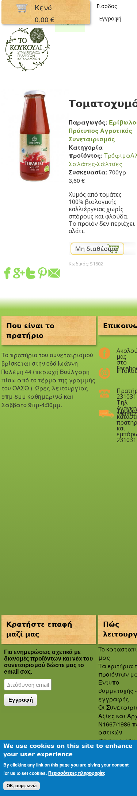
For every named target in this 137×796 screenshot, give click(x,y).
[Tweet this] (31, 274)
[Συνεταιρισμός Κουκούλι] (27, 72)
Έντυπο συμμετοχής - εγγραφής (117, 690)
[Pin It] (42, 274)
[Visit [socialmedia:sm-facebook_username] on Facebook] (7, 274)
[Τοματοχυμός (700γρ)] (35, 178)
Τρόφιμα (117, 155)
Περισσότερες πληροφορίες (76, 773)
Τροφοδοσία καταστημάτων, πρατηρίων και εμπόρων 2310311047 (121, 414)
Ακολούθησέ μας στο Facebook (121, 353)
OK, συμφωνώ (22, 785)
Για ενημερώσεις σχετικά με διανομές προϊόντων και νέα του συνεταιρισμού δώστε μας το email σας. (48, 662)
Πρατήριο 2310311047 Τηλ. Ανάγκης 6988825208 (121, 394)
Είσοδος (106, 6)
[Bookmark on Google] (19, 274)
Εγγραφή (110, 18)
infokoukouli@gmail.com (121, 371)
